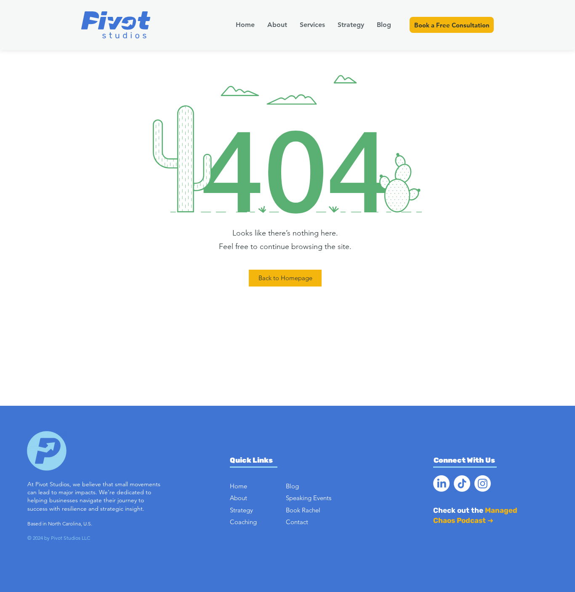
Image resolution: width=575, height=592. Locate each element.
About (238, 498)
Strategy (241, 510)
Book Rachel (303, 510)
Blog (292, 486)
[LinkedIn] (441, 483)
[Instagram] (482, 483)
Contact (297, 522)
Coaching (243, 522)
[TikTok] (462, 483)
